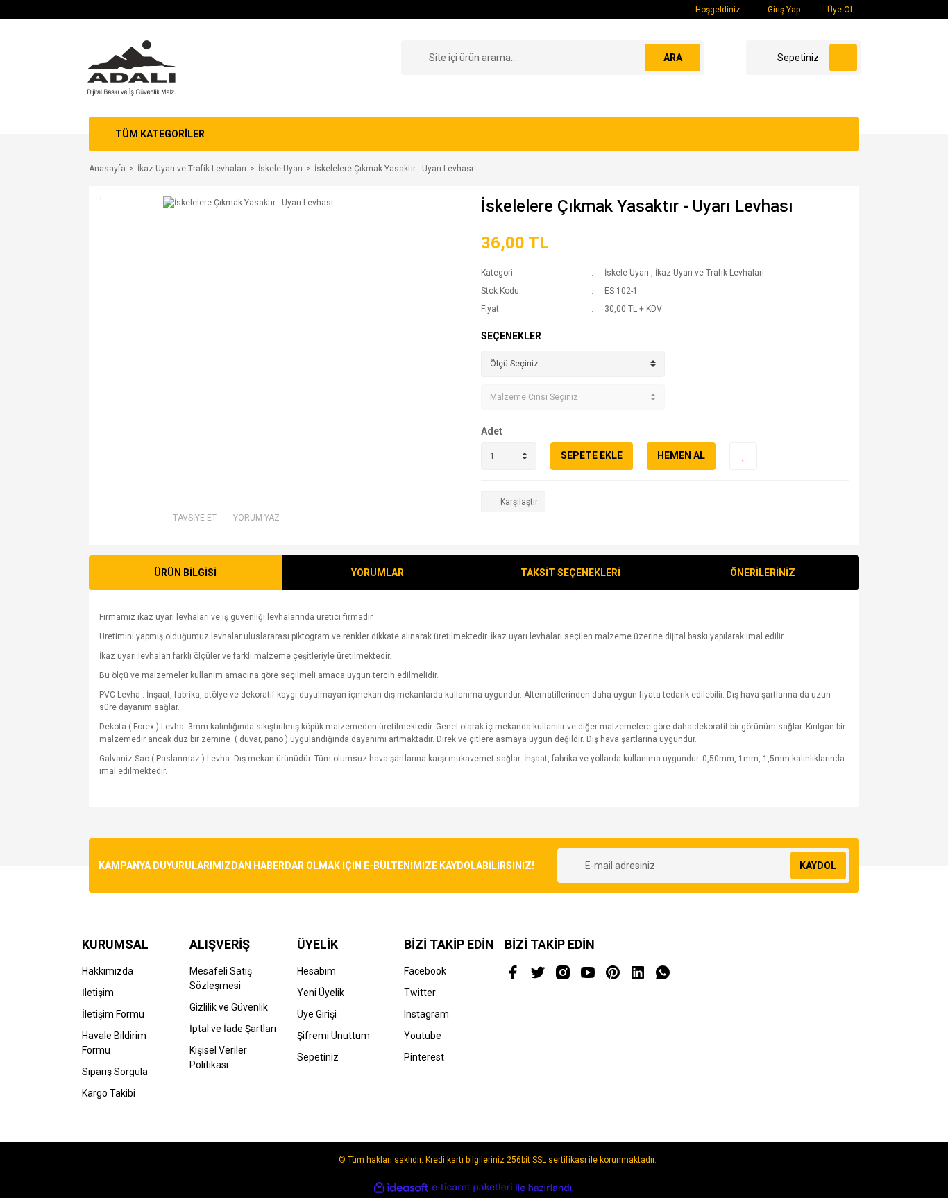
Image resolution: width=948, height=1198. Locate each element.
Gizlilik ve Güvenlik (228, 1007)
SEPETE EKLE (592, 455)
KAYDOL (817, 865)
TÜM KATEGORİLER (160, 134)
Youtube (422, 1035)
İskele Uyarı (626, 273)
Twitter (420, 992)
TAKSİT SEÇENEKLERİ (570, 572)
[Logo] (131, 67)
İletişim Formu (113, 1014)
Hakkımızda (107, 971)
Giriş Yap (782, 10)
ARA (672, 57)
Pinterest (424, 1057)
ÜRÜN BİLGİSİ (185, 572)
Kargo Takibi (108, 1093)
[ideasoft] (401, 1188)
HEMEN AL (681, 455)
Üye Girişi (317, 1014)
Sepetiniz (318, 1057)
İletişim (98, 992)
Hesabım (316, 971)
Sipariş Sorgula (115, 1071)
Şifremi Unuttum (333, 1035)
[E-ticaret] (472, 1187)
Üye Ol (838, 10)
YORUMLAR (377, 572)
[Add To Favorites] (743, 456)
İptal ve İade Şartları (232, 1028)
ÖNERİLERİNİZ (762, 572)
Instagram (426, 1014)
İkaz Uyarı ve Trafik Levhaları (709, 273)
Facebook (425, 971)
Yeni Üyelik (320, 992)
